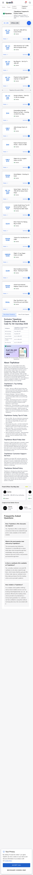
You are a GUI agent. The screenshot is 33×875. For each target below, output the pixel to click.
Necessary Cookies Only (16, 870)
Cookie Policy (8, 861)
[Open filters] (29, 23)
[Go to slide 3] (30, 486)
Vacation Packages (14, 7)
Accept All (16, 865)
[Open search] (29, 2)
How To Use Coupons (23, 314)
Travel (8, 7)
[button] (7, 14)
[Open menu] (3, 2)
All (6, 23)
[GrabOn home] (9, 2)
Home (3, 7)
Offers (15, 23)
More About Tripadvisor (9, 314)
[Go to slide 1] (26, 486)
